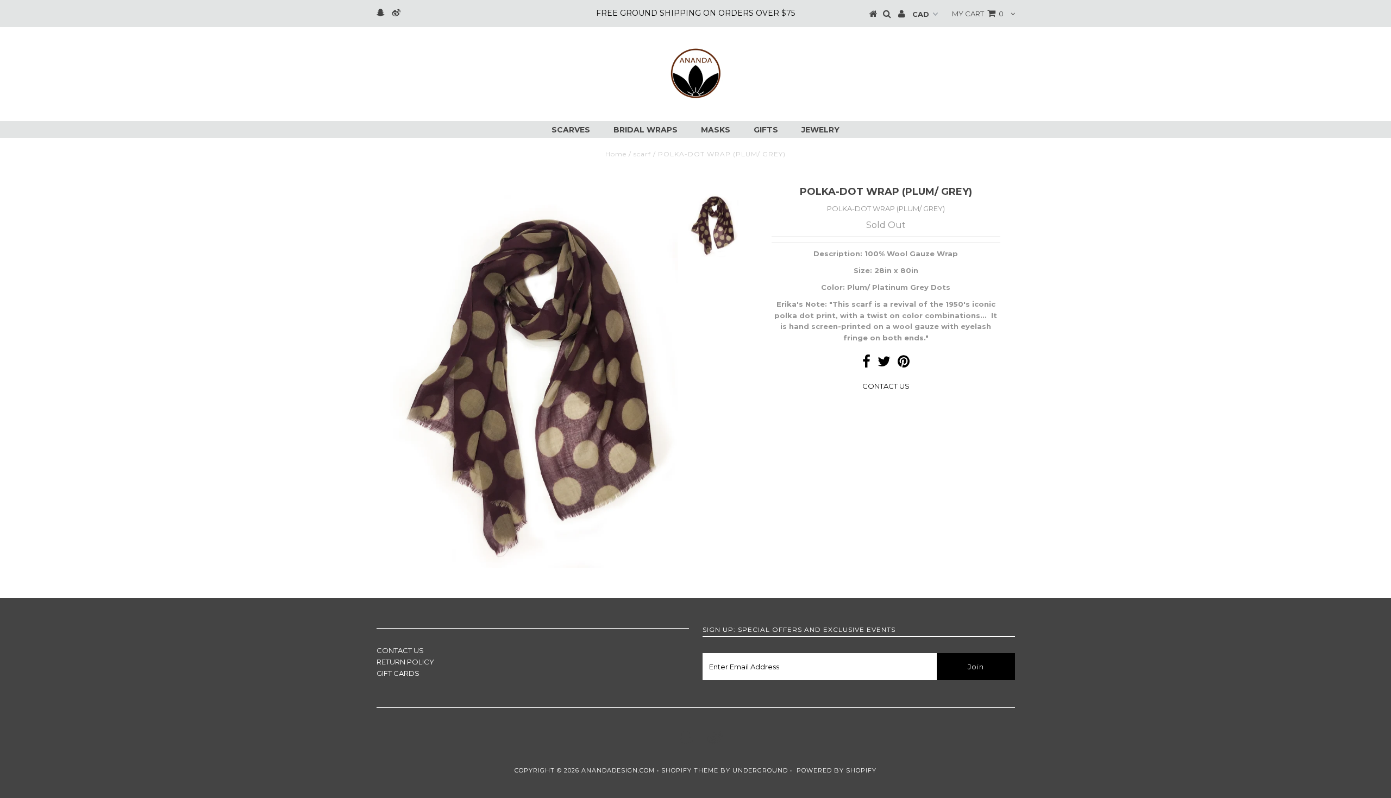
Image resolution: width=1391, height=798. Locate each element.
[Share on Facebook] (866, 363)
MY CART (978, 13)
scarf (642, 154)
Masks (715, 130)
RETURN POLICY (405, 661)
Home (615, 154)
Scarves (571, 130)
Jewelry (820, 130)
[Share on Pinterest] (904, 363)
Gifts (766, 130)
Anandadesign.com (618, 770)
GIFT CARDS (398, 673)
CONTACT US (886, 386)
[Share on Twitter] (884, 363)
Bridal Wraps (645, 130)
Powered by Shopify (836, 770)
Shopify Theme (689, 770)
